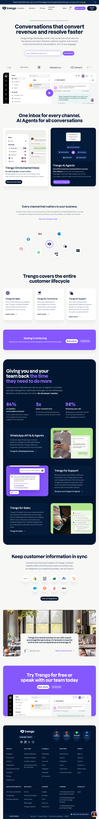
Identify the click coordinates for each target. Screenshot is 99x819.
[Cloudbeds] (64, 578)
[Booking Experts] (54, 578)
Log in (70, 8)
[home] (9, 8)
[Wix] (64, 588)
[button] (21, 8)
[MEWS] (25, 578)
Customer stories (51, 8)
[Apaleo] (44, 578)
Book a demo (80, 8)
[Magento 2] (44, 588)
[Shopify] (35, 578)
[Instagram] (33, 742)
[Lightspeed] (54, 588)
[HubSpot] (73, 578)
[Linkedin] (25, 742)
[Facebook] (21, 742)
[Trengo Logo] (27, 731)
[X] (29, 742)
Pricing (42, 8)
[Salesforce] (35, 588)
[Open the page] (49, 2)
